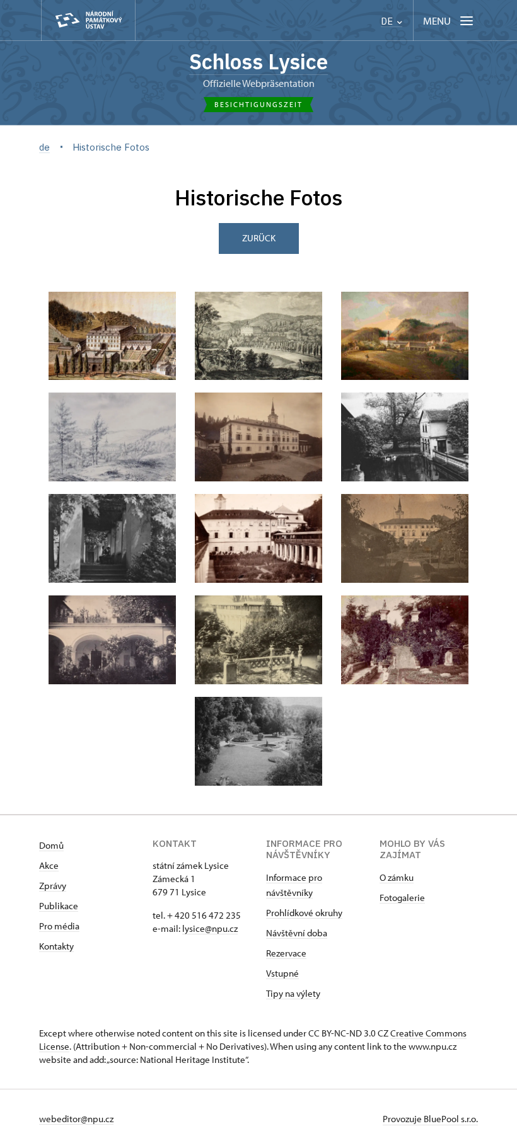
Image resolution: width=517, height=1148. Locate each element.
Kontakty (56, 946)
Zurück (259, 238)
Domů (51, 845)
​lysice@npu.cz (210, 928)
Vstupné (282, 973)
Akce (49, 865)
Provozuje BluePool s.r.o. (430, 1119)
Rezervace (286, 953)
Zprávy (52, 886)
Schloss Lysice (258, 61)
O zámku (397, 877)
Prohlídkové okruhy (304, 913)
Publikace (58, 906)
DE (388, 21)
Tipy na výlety (293, 993)
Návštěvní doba (296, 933)
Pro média (59, 926)
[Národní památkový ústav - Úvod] (88, 20)
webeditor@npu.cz (76, 1119)
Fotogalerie (402, 898)
